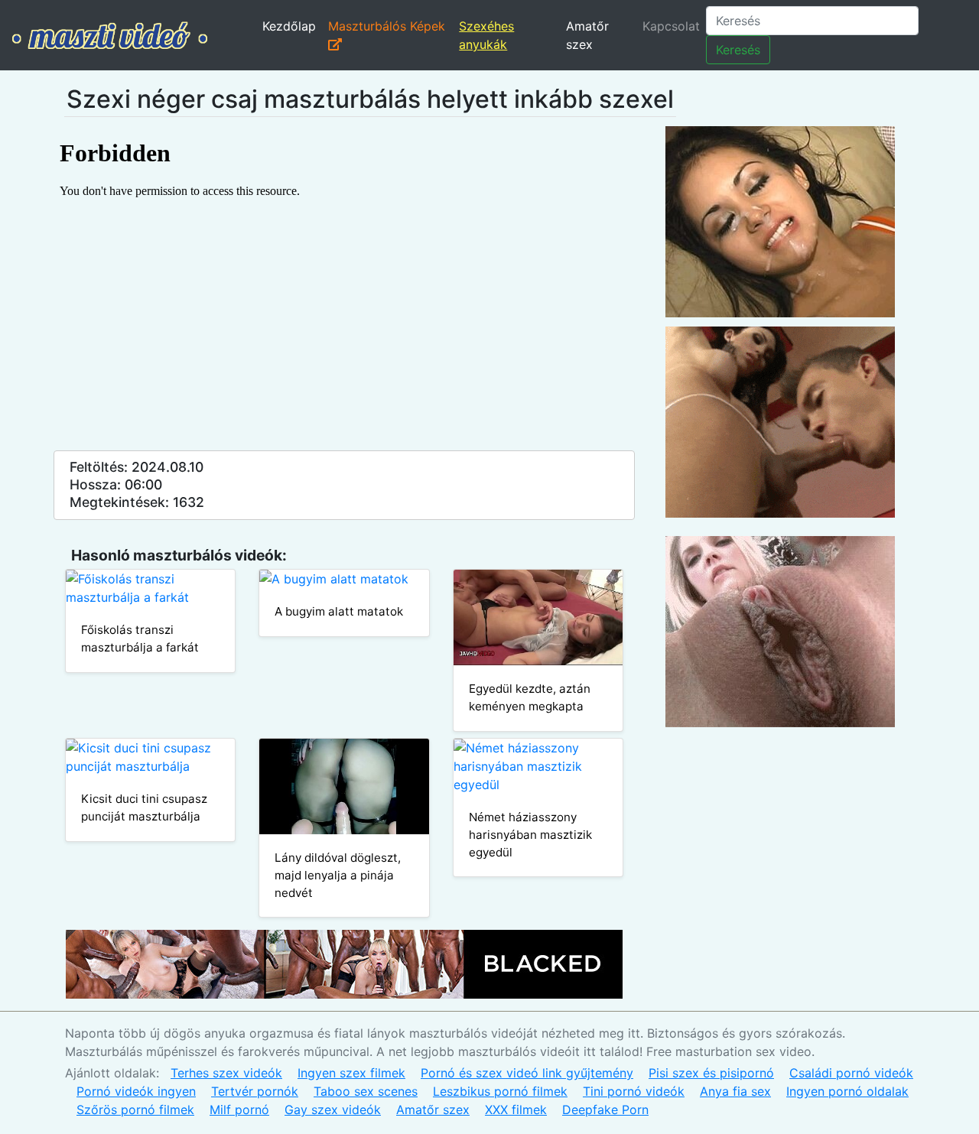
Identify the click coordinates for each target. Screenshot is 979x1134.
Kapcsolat (671, 26)
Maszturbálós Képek (386, 26)
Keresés (738, 49)
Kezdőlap (289, 26)
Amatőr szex (587, 35)
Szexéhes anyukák (486, 35)
